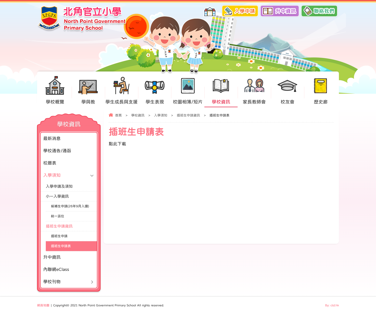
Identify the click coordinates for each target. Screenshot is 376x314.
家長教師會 (254, 102)
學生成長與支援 (121, 102)
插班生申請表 (61, 246)
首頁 (118, 115)
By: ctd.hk (332, 305)
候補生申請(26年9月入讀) (70, 206)
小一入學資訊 (57, 196)
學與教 (88, 102)
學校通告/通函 (57, 151)
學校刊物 (52, 282)
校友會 (287, 102)
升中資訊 (285, 11)
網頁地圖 (43, 305)
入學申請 (245, 11)
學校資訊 (221, 102)
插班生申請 (59, 236)
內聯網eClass (56, 269)
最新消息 (52, 138)
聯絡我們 (324, 11)
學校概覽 (55, 102)
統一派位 (57, 216)
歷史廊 (321, 102)
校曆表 (49, 163)
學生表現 (155, 102)
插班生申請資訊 (188, 115)
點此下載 (117, 144)
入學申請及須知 (59, 186)
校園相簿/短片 (188, 102)
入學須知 (160, 115)
